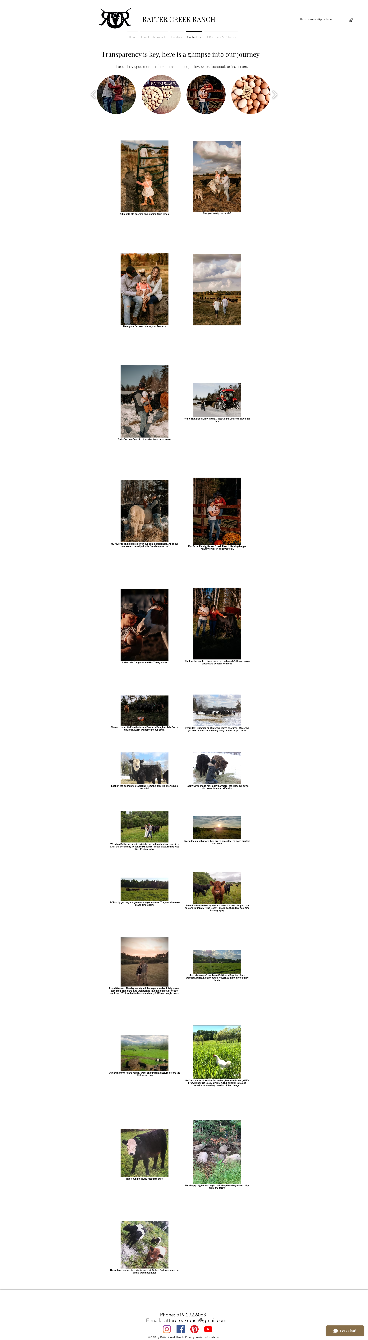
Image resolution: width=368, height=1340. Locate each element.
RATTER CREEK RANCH (178, 19)
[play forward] (274, 94)
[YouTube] (208, 1329)
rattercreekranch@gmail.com (315, 19)
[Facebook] (181, 1329)
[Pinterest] (194, 1329)
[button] (351, 20)
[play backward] (93, 94)
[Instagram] (167, 1329)
